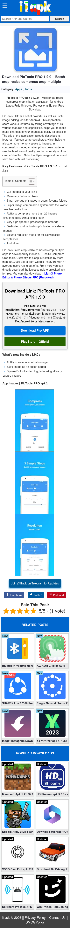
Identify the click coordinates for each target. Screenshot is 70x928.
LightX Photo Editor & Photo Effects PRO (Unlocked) (32, 275)
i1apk (6, 917)
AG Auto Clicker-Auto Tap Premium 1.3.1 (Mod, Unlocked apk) (52, 666)
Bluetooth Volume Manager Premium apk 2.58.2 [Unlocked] (17, 666)
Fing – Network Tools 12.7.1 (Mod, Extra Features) (52, 703)
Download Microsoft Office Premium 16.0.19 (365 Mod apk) (52, 832)
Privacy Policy (35, 917)
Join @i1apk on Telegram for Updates (35, 583)
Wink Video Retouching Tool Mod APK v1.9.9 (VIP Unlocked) (52, 907)
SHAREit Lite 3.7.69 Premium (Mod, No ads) (17, 703)
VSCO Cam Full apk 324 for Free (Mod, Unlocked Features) (17, 869)
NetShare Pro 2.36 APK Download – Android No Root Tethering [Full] (17, 907)
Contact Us (57, 917)
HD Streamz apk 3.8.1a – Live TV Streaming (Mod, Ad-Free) (52, 794)
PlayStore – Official (35, 341)
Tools (28, 89)
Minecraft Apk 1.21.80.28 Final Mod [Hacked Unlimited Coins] (17, 794)
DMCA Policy (35, 922)
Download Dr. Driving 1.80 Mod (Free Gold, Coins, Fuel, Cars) (52, 869)
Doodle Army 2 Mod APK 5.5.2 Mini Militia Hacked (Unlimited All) (17, 832)
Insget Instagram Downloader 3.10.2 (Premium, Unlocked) (17, 741)
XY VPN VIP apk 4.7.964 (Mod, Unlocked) (52, 741)
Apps (18, 89)
